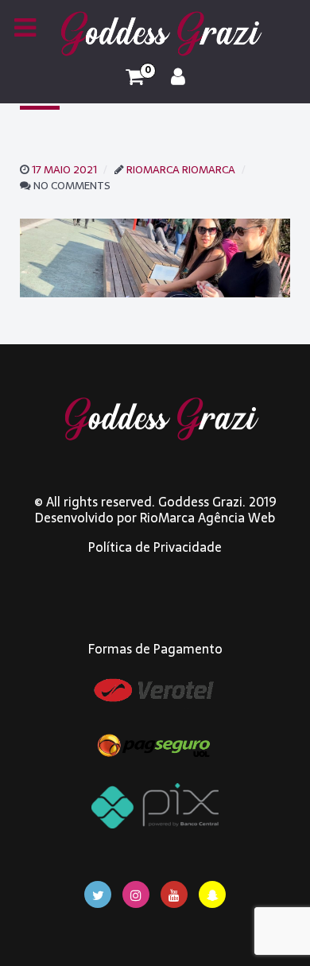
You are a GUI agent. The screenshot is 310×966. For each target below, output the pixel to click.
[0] (135, 77)
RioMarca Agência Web (207, 517)
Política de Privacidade (155, 547)
